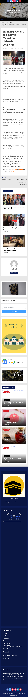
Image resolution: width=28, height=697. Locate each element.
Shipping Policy (6, 645)
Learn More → (14, 272)
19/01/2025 (5, 231)
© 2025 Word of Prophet (9, 693)
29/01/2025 (5, 210)
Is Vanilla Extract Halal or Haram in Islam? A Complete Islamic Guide (12, 440)
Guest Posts (6, 638)
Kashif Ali (5, 48)
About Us (5, 633)
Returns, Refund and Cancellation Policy (12, 646)
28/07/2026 (6, 443)
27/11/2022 (11, 48)
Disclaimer (5, 642)
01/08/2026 (6, 405)
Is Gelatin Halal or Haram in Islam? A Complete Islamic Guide (13, 421)
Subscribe (14, 311)
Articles (21, 169)
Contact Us (5, 635)
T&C (4, 640)
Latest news (16, 48)
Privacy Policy (6, 643)
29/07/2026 (6, 424)
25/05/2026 (6, 461)
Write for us (5, 637)
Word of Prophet (14, 10)
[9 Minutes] (14, 447)
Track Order (5, 648)
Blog (8, 400)
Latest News (14, 169)
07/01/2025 (5, 252)
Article (5, 400)
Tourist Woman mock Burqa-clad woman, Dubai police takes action (13, 249)
